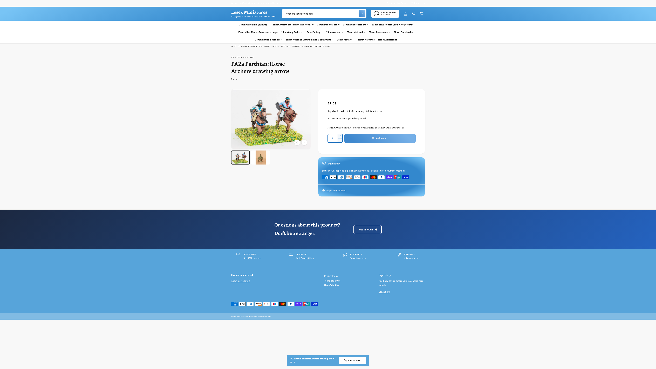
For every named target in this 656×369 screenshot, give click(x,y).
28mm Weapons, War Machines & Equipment (308, 39)
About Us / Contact (399, 3)
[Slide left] (297, 142)
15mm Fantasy (312, 32)
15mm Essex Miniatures (242, 57)
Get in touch (366, 229)
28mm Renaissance (378, 32)
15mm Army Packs (290, 32)
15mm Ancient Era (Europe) (253, 24)
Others (275, 46)
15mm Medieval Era (327, 24)
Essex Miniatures (242, 316)
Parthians (285, 46)
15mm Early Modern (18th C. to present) (392, 24)
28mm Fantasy (344, 39)
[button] (422, 14)
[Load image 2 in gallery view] (260, 158)
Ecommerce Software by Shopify (260, 316)
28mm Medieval (355, 32)
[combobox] (324, 14)
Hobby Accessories (387, 39)
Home (233, 46)
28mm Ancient (333, 32)
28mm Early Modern (404, 32)
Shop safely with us (335, 190)
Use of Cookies (331, 285)
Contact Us (384, 291)
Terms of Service (332, 280)
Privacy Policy (331, 275)
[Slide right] (304, 142)
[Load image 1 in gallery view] (240, 158)
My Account (419, 3)
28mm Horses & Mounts (267, 39)
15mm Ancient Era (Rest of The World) (292, 24)
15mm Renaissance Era (354, 24)
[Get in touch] (413, 14)
